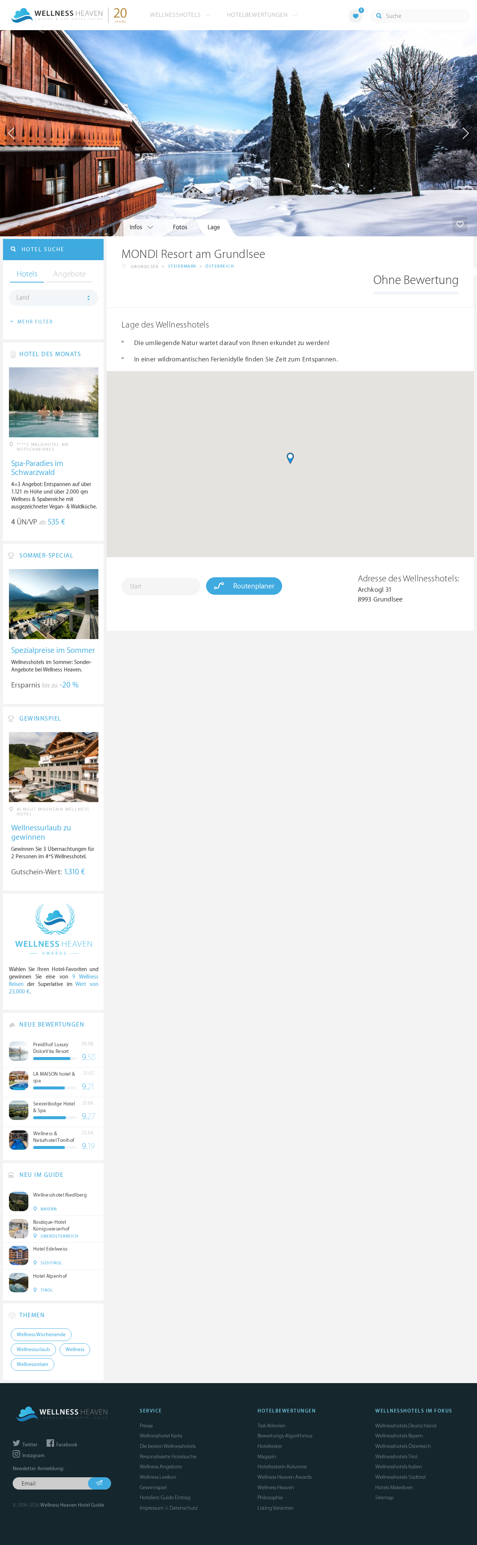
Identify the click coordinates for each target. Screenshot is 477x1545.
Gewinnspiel (153, 1487)
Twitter (29, 1445)
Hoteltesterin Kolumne (282, 1466)
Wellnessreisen (32, 1364)
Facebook (66, 1445)
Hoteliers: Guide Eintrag (165, 1497)
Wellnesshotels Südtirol (400, 1477)
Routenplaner (252, 586)
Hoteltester (270, 1446)
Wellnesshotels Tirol (396, 1456)
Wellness (75, 1350)
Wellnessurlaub (33, 1350)
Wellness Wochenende (41, 1335)
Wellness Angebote (161, 1466)
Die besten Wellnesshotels (168, 1446)
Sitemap (384, 1497)
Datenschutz (184, 1508)
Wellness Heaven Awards (285, 1477)
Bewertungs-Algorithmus (285, 1436)
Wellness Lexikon (158, 1477)
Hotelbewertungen (258, 15)
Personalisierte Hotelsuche (168, 1456)
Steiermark (182, 266)
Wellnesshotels (176, 15)
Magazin (267, 1456)
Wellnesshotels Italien (398, 1466)
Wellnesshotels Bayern (399, 1436)
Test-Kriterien (271, 1426)
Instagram (32, 1456)
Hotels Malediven (394, 1487)
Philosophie (270, 1497)
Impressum (152, 1508)
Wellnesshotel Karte (161, 1436)
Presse (146, 1426)
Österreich (219, 266)
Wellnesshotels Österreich (403, 1446)
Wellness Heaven (276, 1487)
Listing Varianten (276, 1508)
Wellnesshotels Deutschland (405, 1426)
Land (22, 297)
